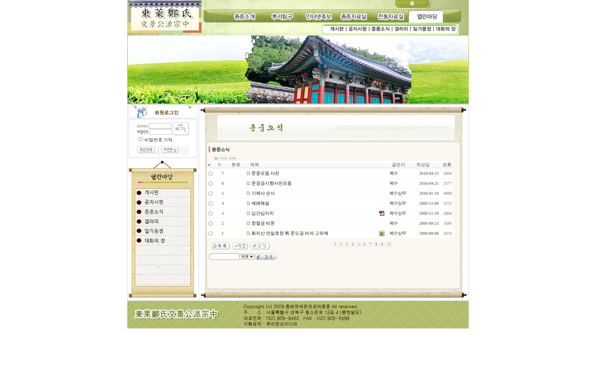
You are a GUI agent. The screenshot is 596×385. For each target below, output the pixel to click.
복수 (393, 173)
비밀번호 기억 (158, 139)
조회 (447, 164)
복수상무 (397, 193)
